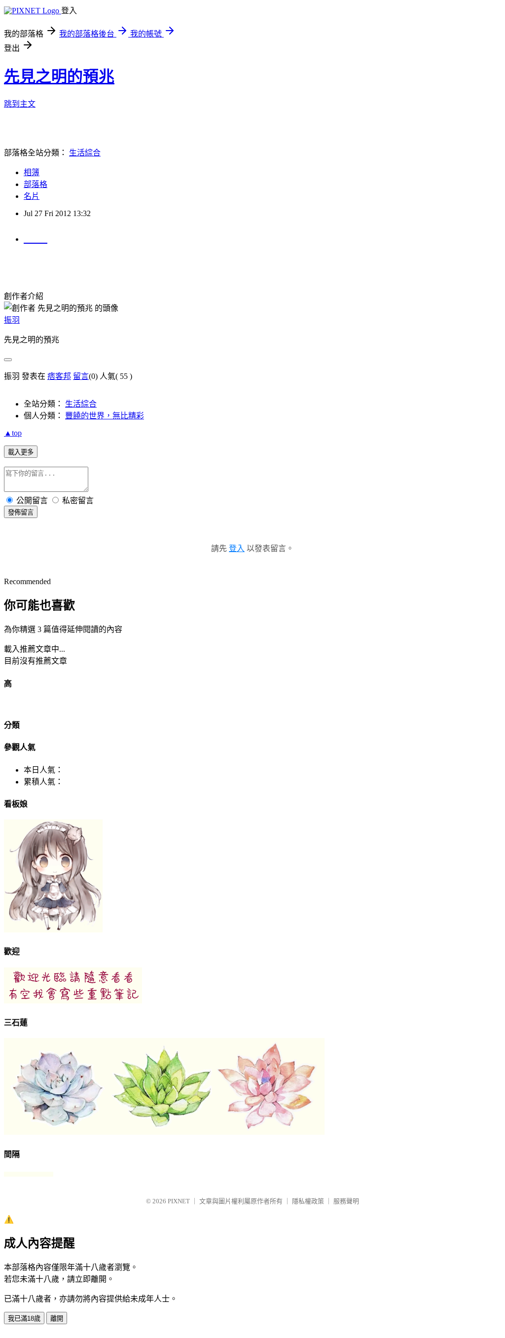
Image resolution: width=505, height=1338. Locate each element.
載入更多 (21, 452)
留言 (81, 376)
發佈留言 (21, 512)
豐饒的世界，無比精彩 (104, 415)
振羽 (12, 320)
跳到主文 (20, 104)
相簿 (31, 172)
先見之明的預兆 (59, 76)
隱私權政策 (308, 1201)
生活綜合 (85, 153)
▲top (13, 433)
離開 (56, 1318)
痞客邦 (59, 376)
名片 (31, 196)
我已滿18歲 (24, 1318)
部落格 (35, 184)
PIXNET (179, 1201)
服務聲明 (346, 1201)
